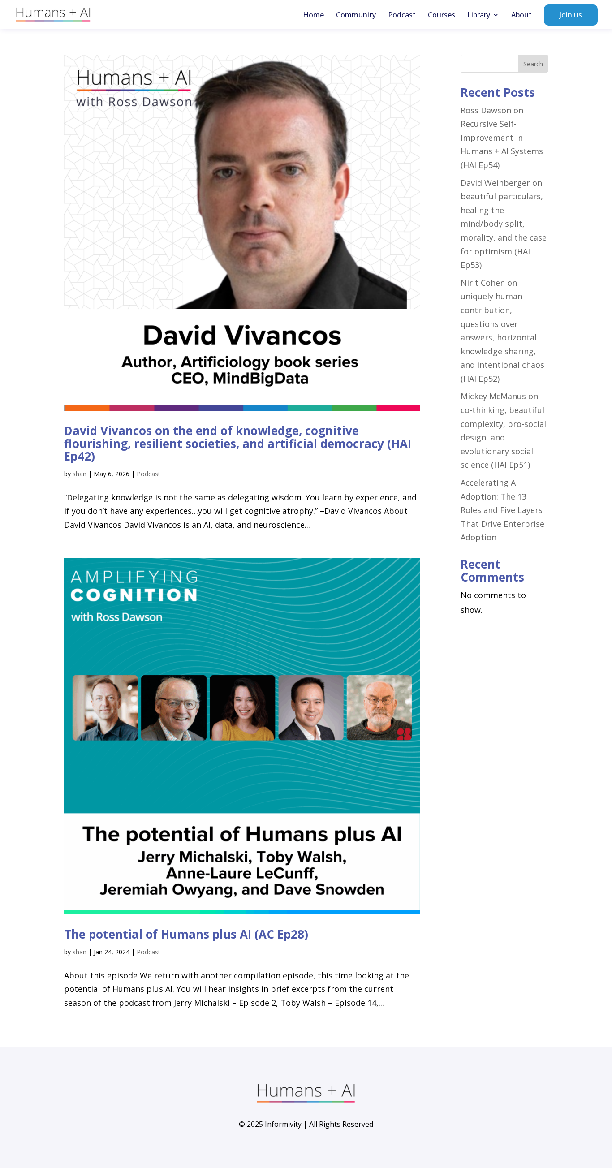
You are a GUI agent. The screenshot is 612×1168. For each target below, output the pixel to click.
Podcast (402, 16)
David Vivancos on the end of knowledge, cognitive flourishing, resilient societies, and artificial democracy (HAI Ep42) (237, 443)
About (521, 16)
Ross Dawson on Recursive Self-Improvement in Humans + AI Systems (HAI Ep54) (502, 137)
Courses (441, 16)
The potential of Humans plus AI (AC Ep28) (186, 934)
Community (356, 16)
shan (79, 474)
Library (478, 16)
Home (313, 16)
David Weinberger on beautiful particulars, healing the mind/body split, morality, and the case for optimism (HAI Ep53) (504, 224)
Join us (571, 15)
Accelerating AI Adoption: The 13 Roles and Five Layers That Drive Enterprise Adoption (502, 510)
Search (533, 64)
